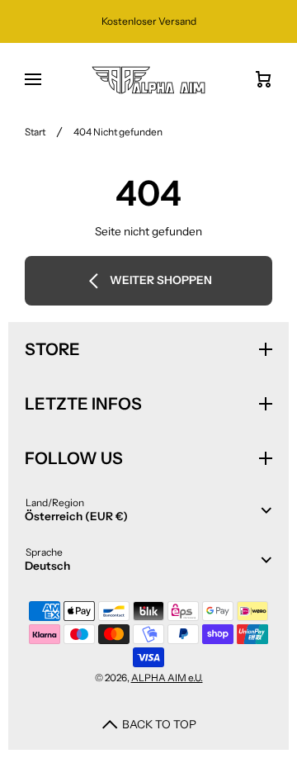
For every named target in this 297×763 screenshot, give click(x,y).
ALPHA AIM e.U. (167, 677)
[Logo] (148, 80)
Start (35, 132)
